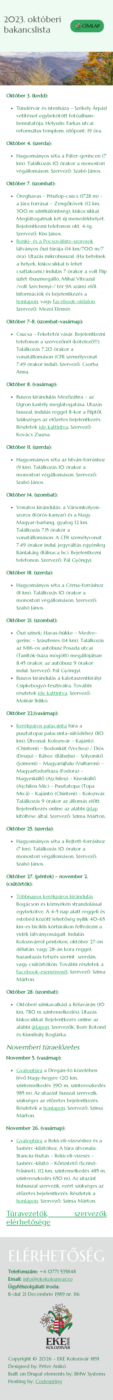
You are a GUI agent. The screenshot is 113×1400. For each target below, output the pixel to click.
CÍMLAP (91, 26)
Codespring (48, 1381)
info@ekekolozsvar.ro (48, 1279)
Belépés (100, 1251)
